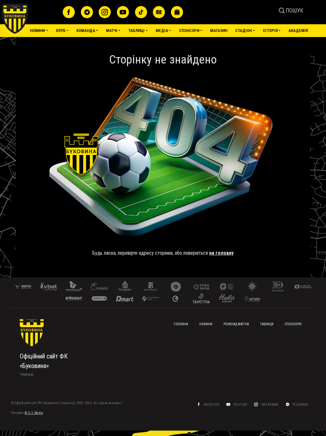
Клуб (61, 30)
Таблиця (266, 324)
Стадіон (243, 30)
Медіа (162, 30)
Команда (85, 30)
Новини (37, 30)
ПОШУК (294, 10)
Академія (298, 30)
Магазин (218, 30)
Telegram (300, 404)
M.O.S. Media (34, 413)
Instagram (270, 404)
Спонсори (189, 30)
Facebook (212, 404)
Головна (181, 324)
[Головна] (30, 19)
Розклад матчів (236, 324)
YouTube (240, 404)
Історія (270, 30)
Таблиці (136, 30)
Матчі (111, 30)
